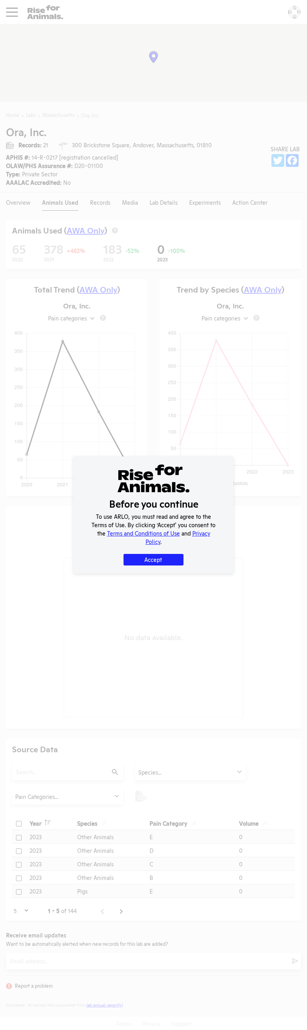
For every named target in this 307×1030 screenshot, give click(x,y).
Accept (153, 559)
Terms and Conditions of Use (143, 533)
